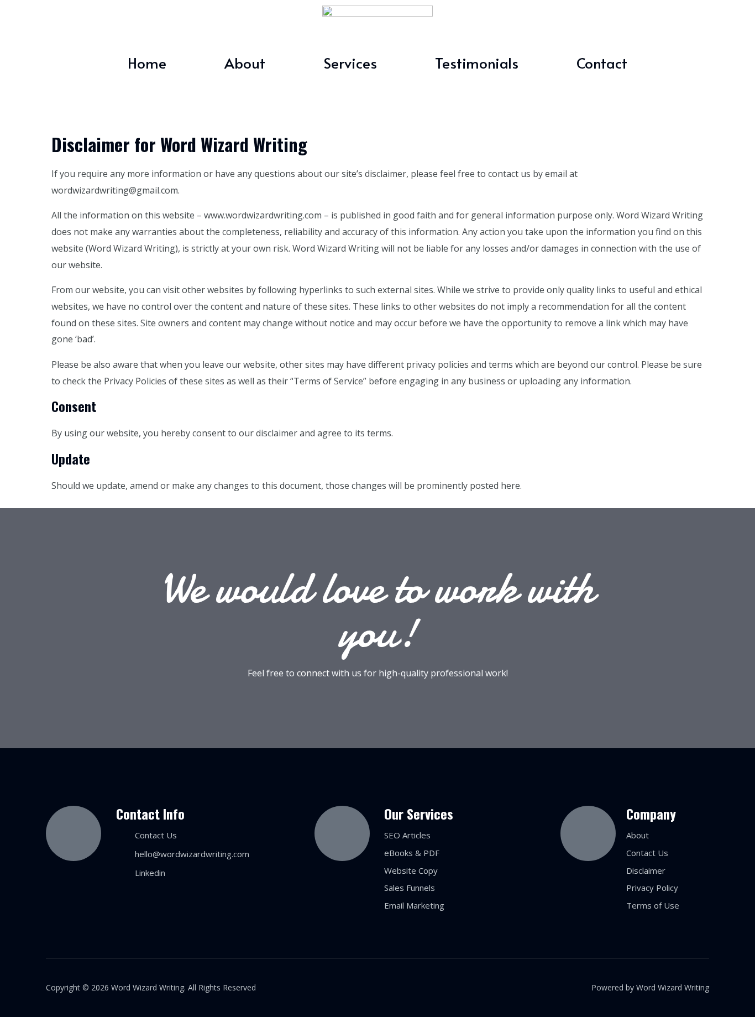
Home (147, 62)
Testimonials (476, 62)
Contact (602, 62)
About (245, 62)
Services (351, 62)
